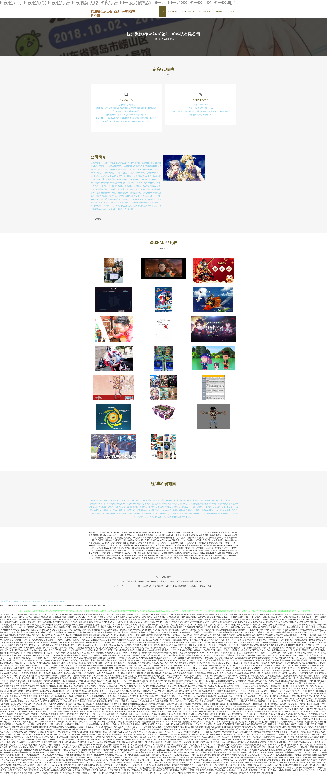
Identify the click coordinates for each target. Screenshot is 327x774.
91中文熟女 (29, 760)
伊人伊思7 (188, 762)
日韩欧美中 (315, 734)
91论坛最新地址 (56, 647)
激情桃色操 (188, 670)
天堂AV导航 (148, 762)
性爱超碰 (284, 706)
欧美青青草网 (193, 653)
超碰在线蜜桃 (23, 729)
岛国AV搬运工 (198, 624)
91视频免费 (106, 750)
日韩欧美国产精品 (297, 645)
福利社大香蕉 (288, 681)
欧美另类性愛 (199, 670)
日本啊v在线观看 (151, 624)
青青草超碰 (308, 737)
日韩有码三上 (99, 640)
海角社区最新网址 (228, 716)
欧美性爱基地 (319, 722)
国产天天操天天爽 (152, 642)
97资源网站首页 (228, 732)
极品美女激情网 (18, 747)
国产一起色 (246, 737)
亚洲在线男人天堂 (141, 647)
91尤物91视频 (37, 640)
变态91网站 (217, 637)
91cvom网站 (52, 658)
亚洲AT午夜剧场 (174, 686)
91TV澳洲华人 (192, 744)
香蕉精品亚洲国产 (263, 642)
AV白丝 (85, 747)
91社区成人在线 (159, 658)
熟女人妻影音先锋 (246, 719)
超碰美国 (164, 627)
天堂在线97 (107, 632)
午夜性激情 (301, 767)
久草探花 (27, 653)
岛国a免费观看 (290, 724)
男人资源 (196, 752)
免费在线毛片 (23, 762)
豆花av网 (243, 752)
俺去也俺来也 (93, 668)
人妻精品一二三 (223, 701)
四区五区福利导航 (223, 706)
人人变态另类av (60, 635)
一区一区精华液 (46, 635)
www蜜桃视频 (145, 727)
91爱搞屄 (94, 683)
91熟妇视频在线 (95, 655)
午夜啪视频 (28, 614)
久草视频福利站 (168, 660)
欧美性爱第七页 (128, 770)
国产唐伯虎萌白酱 (7, 765)
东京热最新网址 (123, 742)
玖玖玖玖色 (204, 647)
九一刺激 (99, 727)
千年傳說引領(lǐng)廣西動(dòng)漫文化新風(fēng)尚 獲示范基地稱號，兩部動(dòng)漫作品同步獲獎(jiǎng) (213, 356)
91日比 (163, 760)
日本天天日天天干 (288, 665)
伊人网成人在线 (245, 722)
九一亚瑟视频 (203, 732)
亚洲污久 (118, 676)
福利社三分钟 (215, 716)
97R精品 (106, 681)
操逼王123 (276, 691)
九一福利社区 (80, 744)
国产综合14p (159, 762)
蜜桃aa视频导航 (247, 734)
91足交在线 (124, 706)
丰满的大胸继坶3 (218, 755)
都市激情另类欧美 (99, 630)
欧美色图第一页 (256, 663)
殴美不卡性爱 (231, 640)
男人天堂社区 (302, 688)
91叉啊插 (147, 645)
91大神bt (75, 722)
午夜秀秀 (158, 747)
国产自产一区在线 (286, 704)
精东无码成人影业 (316, 765)
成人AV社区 (280, 663)
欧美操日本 (19, 755)
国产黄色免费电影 (236, 693)
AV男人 (196, 647)
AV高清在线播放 (143, 709)
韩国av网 (86, 632)
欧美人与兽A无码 (234, 767)
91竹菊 (27, 755)
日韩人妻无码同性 (311, 716)
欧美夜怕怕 (242, 750)
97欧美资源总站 (64, 732)
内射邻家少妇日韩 (173, 719)
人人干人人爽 (300, 658)
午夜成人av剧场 (285, 716)
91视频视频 (43, 714)
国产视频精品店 (83, 660)
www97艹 (301, 635)
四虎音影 (45, 647)
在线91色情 (204, 678)
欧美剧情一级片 (238, 650)
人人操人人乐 (116, 635)
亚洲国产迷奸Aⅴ (291, 630)
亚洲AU (126, 719)
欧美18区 (240, 716)
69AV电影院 (257, 645)
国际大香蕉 (209, 750)
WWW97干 (146, 706)
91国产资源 (293, 650)
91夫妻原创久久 (223, 645)
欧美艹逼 (156, 627)
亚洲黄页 (46, 711)
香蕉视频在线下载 (280, 673)
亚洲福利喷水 (81, 647)
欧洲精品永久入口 (25, 658)
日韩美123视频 (303, 678)
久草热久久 (284, 739)
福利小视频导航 (176, 663)
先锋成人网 (321, 762)
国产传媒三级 (110, 760)
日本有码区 (133, 653)
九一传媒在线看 (99, 704)
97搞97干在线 (187, 719)
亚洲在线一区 (162, 750)
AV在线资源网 (15, 701)
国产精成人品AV (56, 665)
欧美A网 (74, 655)
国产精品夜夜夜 (75, 704)
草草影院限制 (297, 750)
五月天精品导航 (127, 647)
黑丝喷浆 (156, 757)
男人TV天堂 (128, 681)
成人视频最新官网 (190, 627)
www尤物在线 (132, 752)
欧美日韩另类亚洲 (215, 635)
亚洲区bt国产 (225, 704)
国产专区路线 (70, 742)
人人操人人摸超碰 (73, 770)
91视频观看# (244, 709)
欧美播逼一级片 (43, 709)
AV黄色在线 (5, 722)
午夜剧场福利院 (71, 724)
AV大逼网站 (56, 765)
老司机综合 (83, 655)
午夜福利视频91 (16, 732)
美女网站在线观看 (242, 624)
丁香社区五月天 (239, 691)
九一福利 (208, 624)
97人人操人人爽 (144, 660)
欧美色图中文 (95, 732)
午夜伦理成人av (119, 627)
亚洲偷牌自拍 (114, 637)
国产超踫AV (278, 709)
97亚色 (307, 711)
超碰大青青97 (290, 642)
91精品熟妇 (225, 709)
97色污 (252, 642)
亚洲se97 (175, 642)
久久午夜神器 (163, 734)
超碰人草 (292, 678)
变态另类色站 (273, 637)
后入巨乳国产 (78, 716)
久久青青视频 (49, 752)
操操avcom (132, 630)
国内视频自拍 (265, 691)
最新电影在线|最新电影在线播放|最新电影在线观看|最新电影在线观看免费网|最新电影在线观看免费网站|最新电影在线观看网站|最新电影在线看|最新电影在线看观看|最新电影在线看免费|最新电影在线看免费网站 (107, 619)
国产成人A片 (137, 658)
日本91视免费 (291, 663)
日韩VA (29, 727)
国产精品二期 (303, 663)
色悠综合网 (190, 742)
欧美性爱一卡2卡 (312, 699)
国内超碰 (181, 693)
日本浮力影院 (240, 655)
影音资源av (96, 750)
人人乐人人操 (181, 732)
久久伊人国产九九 (205, 660)
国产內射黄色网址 (99, 706)
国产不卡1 (266, 670)
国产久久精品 (26, 660)
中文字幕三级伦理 (113, 770)
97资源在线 (46, 673)
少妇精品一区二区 (312, 653)
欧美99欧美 (282, 650)
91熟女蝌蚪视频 (208, 632)
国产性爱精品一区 (77, 678)
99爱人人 (155, 760)
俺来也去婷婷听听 (125, 762)
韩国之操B (172, 681)
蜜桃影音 (246, 688)
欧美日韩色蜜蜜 (73, 767)
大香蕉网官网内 (229, 635)
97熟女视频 (164, 693)
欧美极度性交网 (95, 734)
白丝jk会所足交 (272, 719)
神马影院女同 (300, 729)
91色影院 (312, 627)
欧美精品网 (243, 706)
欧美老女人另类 (157, 704)
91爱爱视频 (261, 727)
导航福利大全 (35, 645)
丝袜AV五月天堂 (296, 722)
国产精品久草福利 (120, 632)
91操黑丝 (22, 668)
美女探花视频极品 (294, 755)
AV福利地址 (82, 670)
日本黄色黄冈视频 (195, 637)
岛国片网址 (84, 732)
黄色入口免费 (77, 727)
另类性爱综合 (131, 767)
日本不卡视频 (208, 650)
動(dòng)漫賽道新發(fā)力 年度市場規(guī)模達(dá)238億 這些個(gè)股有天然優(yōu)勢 (213, 385)
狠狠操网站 (122, 696)
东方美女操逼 (119, 767)
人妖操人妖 (159, 770)
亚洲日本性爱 (206, 752)
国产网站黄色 (311, 686)
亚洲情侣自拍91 (65, 676)
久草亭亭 (78, 696)
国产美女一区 (5, 614)
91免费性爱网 (255, 624)
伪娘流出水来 (116, 660)
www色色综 (21, 696)
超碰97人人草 (195, 724)
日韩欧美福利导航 (124, 658)
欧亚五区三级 (251, 739)
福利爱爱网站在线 (216, 739)
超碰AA (223, 742)
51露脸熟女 (270, 747)
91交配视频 (121, 665)
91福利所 (314, 663)
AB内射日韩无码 (75, 729)
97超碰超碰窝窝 (105, 668)
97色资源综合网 (53, 744)
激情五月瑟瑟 (32, 696)
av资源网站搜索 (268, 737)
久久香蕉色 (314, 647)
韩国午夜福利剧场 (160, 630)
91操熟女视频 (186, 647)
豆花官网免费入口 (83, 773)
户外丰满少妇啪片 (170, 709)
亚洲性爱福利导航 (71, 714)
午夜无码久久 (174, 647)
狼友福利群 (4, 670)
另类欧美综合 (145, 760)
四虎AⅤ (180, 681)
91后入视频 (319, 727)
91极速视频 (22, 688)
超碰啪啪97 (234, 701)
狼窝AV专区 (203, 681)
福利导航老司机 (90, 627)
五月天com (34, 693)
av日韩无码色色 (57, 711)
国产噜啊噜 (252, 658)
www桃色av (5, 630)
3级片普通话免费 (289, 767)
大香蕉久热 (293, 706)
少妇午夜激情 (281, 732)
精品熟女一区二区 (294, 668)
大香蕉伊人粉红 (190, 681)
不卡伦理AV (138, 637)
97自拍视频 (39, 722)
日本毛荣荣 (157, 699)
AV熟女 (140, 624)
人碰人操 (146, 704)
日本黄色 (201, 627)
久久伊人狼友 (269, 663)
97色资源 (179, 762)
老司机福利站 (254, 770)
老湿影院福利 (72, 709)
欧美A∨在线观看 (24, 752)
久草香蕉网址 (110, 714)
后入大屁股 (60, 739)
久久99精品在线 (147, 765)
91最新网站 (297, 770)
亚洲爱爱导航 (185, 734)
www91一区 (43, 719)
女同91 (9, 691)
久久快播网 (164, 729)
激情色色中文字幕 (288, 688)
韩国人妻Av (183, 688)
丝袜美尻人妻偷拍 (201, 719)
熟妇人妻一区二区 (64, 691)
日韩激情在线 (172, 696)
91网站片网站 (275, 757)
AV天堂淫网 (172, 658)
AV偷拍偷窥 (102, 742)
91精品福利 (222, 699)
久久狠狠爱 (40, 704)
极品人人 (263, 676)
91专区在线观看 (305, 630)
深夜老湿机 (183, 747)
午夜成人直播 (22, 706)
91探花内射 (156, 660)
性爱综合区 (137, 704)
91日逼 (21, 614)
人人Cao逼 (68, 630)
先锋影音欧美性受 (262, 647)
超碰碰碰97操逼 (202, 742)
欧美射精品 (109, 755)
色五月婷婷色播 (254, 670)
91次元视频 (167, 699)
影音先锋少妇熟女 (212, 709)
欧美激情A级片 (167, 716)
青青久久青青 (77, 624)
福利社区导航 (222, 696)
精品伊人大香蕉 (212, 670)
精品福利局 (317, 739)
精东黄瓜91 (105, 660)
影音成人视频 (43, 732)
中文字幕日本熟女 (52, 653)
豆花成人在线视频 (113, 757)
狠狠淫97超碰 (203, 663)
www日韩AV (131, 627)
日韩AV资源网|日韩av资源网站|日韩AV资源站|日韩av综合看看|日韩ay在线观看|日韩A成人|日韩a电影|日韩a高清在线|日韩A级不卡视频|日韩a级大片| (173, 617)
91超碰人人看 (175, 729)
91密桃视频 (160, 767)
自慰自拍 (62, 709)
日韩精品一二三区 (164, 678)
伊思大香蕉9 (298, 683)
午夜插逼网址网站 (56, 714)
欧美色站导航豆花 (139, 655)
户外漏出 (251, 637)
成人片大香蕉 (301, 665)
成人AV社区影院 (249, 747)
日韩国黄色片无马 (255, 752)
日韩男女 (88, 755)
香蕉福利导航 (162, 650)
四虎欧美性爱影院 (46, 693)
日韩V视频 (4, 727)
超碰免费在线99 (160, 686)
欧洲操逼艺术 (122, 714)
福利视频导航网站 (56, 699)
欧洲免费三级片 (297, 744)
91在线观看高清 (114, 688)
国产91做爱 (53, 650)
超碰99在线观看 (211, 699)
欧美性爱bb (52, 627)
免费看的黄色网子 (77, 755)
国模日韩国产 (252, 655)
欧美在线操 (123, 653)
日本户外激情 (200, 701)
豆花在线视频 (141, 750)
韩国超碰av (101, 686)
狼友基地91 (48, 734)
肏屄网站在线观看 (185, 760)
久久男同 (103, 688)
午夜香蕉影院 (22, 635)
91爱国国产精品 (31, 627)
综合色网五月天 (139, 688)
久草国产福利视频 (218, 727)
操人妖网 (166, 714)
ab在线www (184, 630)
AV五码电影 (98, 744)
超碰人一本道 (15, 744)
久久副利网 (14, 734)
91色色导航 (217, 711)
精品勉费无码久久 (227, 647)
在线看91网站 (290, 752)
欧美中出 (106, 729)
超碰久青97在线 (144, 663)
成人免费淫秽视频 (176, 750)
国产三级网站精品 (70, 663)
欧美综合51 (65, 645)
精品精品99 (294, 747)
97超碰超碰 (256, 737)
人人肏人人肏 (69, 665)
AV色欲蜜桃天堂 (43, 642)
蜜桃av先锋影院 (223, 757)
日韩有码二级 (183, 650)
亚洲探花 (173, 693)
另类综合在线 (23, 650)
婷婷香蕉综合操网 (128, 640)
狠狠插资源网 (64, 627)
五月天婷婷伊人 (99, 762)
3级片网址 (154, 647)
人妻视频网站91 (307, 719)
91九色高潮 (83, 734)
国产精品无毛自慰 (83, 681)
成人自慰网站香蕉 (178, 744)
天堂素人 (118, 755)
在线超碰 (123, 630)
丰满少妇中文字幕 (306, 706)
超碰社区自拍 (76, 632)
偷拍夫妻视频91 (260, 701)
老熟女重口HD (314, 660)
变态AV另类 (189, 701)
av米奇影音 (320, 744)
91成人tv (69, 640)
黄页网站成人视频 (262, 686)
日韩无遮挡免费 (128, 650)
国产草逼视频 (197, 686)
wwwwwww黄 (121, 670)
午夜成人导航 (187, 729)
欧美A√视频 (60, 770)
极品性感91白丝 (282, 747)
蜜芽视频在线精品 (43, 637)
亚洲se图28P (169, 668)
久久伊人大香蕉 (89, 696)
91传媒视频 (95, 711)
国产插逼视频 (273, 704)
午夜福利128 (50, 762)
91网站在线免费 (48, 739)
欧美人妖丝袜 (101, 767)
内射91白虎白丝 (123, 760)
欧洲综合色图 (112, 686)
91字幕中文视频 (137, 744)
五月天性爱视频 (286, 714)
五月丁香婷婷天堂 (25, 773)
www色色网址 (241, 760)
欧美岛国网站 (20, 765)
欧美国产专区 (124, 765)
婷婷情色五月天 (246, 701)
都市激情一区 (5, 747)
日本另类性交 (15, 673)
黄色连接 (54, 642)
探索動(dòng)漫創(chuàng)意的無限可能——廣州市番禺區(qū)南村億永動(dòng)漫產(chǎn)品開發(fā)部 (163, 415)
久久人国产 (163, 624)
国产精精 (45, 645)
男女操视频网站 (34, 757)
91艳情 (247, 732)
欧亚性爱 (159, 637)
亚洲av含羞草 (246, 765)
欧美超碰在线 (210, 706)
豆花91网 (176, 699)
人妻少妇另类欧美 (242, 663)
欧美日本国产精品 (47, 770)
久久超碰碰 (302, 627)
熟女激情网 (186, 655)
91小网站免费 (107, 737)
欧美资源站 (278, 635)
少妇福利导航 (34, 706)
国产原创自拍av (85, 642)
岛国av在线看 (57, 673)
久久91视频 (162, 681)
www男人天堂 (200, 714)
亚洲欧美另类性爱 (262, 660)
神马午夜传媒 (20, 624)
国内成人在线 (130, 711)
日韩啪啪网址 (196, 658)
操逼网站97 (210, 773)
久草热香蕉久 (25, 678)
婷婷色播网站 (307, 668)
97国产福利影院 (11, 729)
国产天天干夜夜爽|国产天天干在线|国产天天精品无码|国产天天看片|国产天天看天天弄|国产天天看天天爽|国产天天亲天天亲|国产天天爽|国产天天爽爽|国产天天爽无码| (250, 622)
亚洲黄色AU (172, 632)
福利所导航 (190, 693)
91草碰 (112, 642)
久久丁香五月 (267, 668)
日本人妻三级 (5, 699)
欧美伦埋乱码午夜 (129, 693)
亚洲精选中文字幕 (85, 737)
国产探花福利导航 (145, 627)
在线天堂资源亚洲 (188, 770)
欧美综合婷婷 (268, 645)
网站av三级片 (319, 637)
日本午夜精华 (141, 716)
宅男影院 (122, 686)
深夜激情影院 (236, 704)
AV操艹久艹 (295, 691)
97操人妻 (194, 642)
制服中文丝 (36, 678)
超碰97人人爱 (15, 683)
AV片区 (145, 742)
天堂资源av (125, 724)
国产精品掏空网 (44, 688)
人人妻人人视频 (102, 647)
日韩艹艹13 (31, 668)
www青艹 (231, 714)
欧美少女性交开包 (110, 734)
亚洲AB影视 (185, 642)
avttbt (165, 665)
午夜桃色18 (196, 734)
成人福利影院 (151, 681)
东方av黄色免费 (140, 737)
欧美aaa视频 (174, 734)
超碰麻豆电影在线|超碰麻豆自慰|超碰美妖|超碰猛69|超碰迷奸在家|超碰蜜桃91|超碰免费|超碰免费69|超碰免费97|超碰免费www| (243, 619)
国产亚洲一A (159, 722)
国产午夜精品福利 (211, 686)
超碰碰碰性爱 (213, 704)
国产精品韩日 (292, 765)
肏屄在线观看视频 (197, 696)
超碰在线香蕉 (10, 706)
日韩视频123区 (40, 658)
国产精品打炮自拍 (15, 653)
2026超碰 (112, 742)
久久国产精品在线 (269, 678)
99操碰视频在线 (205, 711)
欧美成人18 (139, 770)
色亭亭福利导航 (82, 752)
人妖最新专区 (110, 665)
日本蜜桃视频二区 (136, 722)
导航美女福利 (164, 744)
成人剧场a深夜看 (20, 704)
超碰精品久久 (114, 647)
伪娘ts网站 (66, 693)
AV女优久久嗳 (47, 678)
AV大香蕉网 (299, 653)
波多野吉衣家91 (85, 709)
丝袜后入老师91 (198, 773)
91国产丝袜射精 (258, 632)
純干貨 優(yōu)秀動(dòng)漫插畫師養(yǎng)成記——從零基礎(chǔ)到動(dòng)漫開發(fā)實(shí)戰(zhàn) (113, 326)
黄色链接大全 (78, 691)
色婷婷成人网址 (72, 739)
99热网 (234, 773)
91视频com (212, 737)
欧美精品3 (321, 681)
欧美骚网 (77, 760)
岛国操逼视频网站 (233, 727)
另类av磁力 (35, 701)
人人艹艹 (92, 742)
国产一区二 (97, 729)
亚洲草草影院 (82, 635)
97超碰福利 (274, 739)
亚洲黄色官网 (118, 668)
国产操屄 (54, 709)
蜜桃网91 (239, 647)
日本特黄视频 (206, 673)
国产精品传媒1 (219, 676)
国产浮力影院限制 (125, 734)
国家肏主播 (83, 739)
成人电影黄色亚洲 (298, 632)
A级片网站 (125, 701)
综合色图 (222, 668)
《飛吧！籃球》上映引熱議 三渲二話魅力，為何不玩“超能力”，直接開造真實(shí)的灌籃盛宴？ (113, 268)
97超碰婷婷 (56, 706)
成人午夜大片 (164, 773)
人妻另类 (118, 719)
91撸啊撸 (15, 693)
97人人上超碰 (263, 696)
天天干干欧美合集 (314, 729)
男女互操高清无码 (119, 716)
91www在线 (157, 732)
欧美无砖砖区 (271, 632)
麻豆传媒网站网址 (90, 645)
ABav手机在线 (31, 747)
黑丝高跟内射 (156, 673)
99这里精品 (154, 693)
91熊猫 (29, 676)
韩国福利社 (108, 663)
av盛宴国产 (309, 722)
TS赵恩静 (173, 665)
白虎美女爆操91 (244, 640)
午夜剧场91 (138, 762)
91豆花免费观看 (234, 744)
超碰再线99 (312, 767)
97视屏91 (228, 739)
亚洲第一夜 (149, 770)
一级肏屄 (312, 724)
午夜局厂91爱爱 (35, 711)
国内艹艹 (193, 660)
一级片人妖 (173, 624)
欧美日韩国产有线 (17, 760)
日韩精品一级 (64, 650)
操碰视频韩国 (222, 762)
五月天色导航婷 (303, 647)
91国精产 (163, 683)
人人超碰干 (21, 742)
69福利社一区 (289, 655)
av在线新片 (169, 704)
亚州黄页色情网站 (298, 686)
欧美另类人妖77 (300, 757)
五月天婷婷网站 (258, 635)
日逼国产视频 (234, 724)
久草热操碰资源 (170, 727)
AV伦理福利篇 (56, 696)
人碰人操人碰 (84, 683)
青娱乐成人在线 (284, 750)
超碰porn (88, 678)
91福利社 (117, 650)
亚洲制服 (12, 709)
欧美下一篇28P (215, 719)
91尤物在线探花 (74, 747)
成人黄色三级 (118, 739)
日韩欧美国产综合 (219, 752)
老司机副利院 (144, 653)
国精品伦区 (163, 647)
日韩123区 (194, 755)
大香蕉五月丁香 (235, 762)
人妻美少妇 (199, 699)
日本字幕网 (48, 640)
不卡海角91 (67, 637)
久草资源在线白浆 (56, 727)
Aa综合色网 (213, 668)
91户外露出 (196, 632)
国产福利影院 (59, 683)
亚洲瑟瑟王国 (139, 755)
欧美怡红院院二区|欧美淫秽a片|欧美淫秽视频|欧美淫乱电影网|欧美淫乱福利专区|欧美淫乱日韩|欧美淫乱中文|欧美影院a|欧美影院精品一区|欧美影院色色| (264, 614)
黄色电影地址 (210, 762)
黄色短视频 (165, 757)
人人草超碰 (249, 686)
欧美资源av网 (119, 663)
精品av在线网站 (105, 683)
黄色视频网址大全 (75, 762)
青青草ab (53, 732)
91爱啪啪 (95, 688)
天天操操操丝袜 (137, 724)
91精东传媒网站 (264, 630)
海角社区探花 (257, 744)
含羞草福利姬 (263, 706)
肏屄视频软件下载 (101, 637)
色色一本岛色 (19, 627)
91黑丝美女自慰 (9, 635)
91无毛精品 (235, 645)
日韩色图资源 (48, 660)
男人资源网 (301, 760)
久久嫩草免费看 (277, 660)
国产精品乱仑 (211, 691)
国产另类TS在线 (111, 653)
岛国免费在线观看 (259, 742)
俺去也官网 (239, 673)
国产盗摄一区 (168, 640)
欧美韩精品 (262, 729)
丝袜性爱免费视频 (258, 732)
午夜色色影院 (157, 645)
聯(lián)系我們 (204, 11)
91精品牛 (66, 686)
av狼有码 (91, 647)
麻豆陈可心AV (22, 716)
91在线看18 (262, 653)
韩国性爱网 (210, 627)
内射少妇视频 (302, 642)
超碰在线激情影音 (71, 711)
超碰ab (110, 767)
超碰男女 (244, 678)
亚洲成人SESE (259, 650)
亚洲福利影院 (86, 706)
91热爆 (226, 637)
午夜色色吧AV (68, 765)
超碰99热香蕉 (278, 724)
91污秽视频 (275, 688)
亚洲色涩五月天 (179, 742)
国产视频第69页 (71, 683)
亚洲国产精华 (120, 752)
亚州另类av (117, 678)
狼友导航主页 (235, 737)
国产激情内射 (192, 727)
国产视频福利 (156, 709)
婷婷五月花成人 (164, 670)
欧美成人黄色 (218, 673)
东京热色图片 (58, 742)
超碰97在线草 (100, 624)
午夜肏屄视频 (148, 696)
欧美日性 (234, 709)
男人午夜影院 (184, 696)
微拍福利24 (211, 701)
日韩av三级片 (96, 773)
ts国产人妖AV (263, 750)
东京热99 (181, 645)
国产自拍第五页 (103, 635)
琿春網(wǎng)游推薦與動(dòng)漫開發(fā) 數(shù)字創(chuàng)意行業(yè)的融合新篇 (213, 268)
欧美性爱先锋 (241, 681)
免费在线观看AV (149, 678)
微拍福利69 (241, 714)
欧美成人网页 (154, 742)
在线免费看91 (84, 714)
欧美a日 (228, 660)
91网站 (155, 744)
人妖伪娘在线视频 (182, 755)
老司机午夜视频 (81, 765)
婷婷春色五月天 (60, 734)
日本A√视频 (55, 655)
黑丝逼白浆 (310, 645)
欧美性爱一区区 (235, 688)
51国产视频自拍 (146, 686)
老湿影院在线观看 (133, 673)
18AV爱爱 (33, 716)
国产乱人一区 (209, 655)
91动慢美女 (133, 632)
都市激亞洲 (70, 681)
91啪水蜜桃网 (38, 614)
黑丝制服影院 (97, 663)
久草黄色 (142, 632)
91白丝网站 (4, 734)
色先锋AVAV (257, 722)
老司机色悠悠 (195, 737)
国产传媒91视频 (248, 665)
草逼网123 (227, 711)
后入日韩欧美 (218, 729)
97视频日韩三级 (47, 681)
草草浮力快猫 (228, 624)
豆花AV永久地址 (243, 627)
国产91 (303, 762)
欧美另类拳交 (260, 760)
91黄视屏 (243, 637)
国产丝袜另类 (306, 670)
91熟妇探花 (199, 757)
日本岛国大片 (320, 719)
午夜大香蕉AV (113, 706)
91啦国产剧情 (176, 757)
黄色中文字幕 (171, 765)
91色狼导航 (33, 714)
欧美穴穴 (184, 673)
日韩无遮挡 (252, 750)
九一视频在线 (70, 670)
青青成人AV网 (66, 653)
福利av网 (44, 699)
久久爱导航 (71, 660)
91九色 (129, 691)
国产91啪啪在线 (67, 744)
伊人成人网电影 (276, 693)
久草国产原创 (171, 691)
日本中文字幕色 (94, 670)
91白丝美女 (311, 658)
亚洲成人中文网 (171, 688)
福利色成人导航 (317, 711)
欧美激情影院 (300, 676)
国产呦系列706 (50, 691)
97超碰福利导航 (61, 704)
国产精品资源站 (57, 724)
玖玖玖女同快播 (48, 757)
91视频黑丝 (34, 670)
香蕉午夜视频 (5, 724)
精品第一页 (26, 640)
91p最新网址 (277, 658)
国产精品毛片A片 (154, 655)
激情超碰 (40, 683)
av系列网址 (4, 683)
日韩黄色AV (275, 770)
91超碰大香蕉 (287, 757)
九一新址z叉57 (153, 683)
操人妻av (104, 701)
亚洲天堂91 (259, 734)
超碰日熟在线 (262, 716)
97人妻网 (215, 642)
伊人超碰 (84, 653)
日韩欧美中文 (57, 701)
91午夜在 (173, 650)
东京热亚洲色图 (137, 642)
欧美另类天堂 (99, 757)
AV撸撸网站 (291, 647)
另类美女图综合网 (114, 693)
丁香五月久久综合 (206, 744)
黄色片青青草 (274, 706)
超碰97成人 (43, 650)
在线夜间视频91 (201, 739)
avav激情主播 (200, 645)
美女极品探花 (247, 699)
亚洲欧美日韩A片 (135, 714)
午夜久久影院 (10, 696)
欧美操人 (107, 727)
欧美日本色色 (94, 739)
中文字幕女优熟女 (289, 760)
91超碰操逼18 (282, 734)
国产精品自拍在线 (244, 742)
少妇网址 (250, 683)
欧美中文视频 (128, 676)
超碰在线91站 (169, 637)
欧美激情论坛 (99, 760)
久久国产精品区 (95, 747)
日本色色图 (4, 744)
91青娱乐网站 (263, 739)
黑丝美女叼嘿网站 (83, 665)
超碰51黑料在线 (146, 739)
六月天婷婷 (141, 683)
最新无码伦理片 (38, 653)
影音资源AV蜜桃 (30, 632)
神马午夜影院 (312, 691)
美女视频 (36, 727)
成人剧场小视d (245, 632)
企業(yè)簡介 (173, 11)
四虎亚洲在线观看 (254, 681)
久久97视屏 (241, 683)
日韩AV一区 (60, 681)
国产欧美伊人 (161, 755)
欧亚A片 (235, 706)
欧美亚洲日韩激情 (181, 716)
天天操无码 (307, 739)
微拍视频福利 (304, 650)
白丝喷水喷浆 (302, 724)
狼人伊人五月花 (107, 676)
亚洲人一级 (137, 678)
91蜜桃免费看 (10, 742)
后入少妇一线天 (141, 676)
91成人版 (62, 642)
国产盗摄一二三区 (120, 683)
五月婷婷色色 (208, 640)
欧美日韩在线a (114, 699)
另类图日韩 (211, 645)
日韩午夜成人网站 (302, 693)
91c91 (283, 627)
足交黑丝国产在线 (113, 640)
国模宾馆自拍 (54, 668)
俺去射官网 (193, 747)
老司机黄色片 (312, 760)
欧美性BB (34, 650)
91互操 (303, 691)
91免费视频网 (309, 683)
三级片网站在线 (151, 773)
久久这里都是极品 (20, 711)
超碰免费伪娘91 (55, 719)
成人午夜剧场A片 (301, 714)
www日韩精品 (255, 678)
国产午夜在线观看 (20, 770)
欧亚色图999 (99, 755)
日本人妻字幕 (271, 650)
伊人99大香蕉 (195, 765)
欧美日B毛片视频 (109, 747)
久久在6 (318, 770)
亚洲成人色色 (232, 632)
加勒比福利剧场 (196, 630)
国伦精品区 (97, 642)
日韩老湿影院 (149, 719)
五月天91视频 (247, 711)
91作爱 (12, 727)
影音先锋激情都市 (238, 630)
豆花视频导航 (127, 688)
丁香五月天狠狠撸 (311, 750)
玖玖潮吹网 (31, 709)
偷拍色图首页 (172, 760)
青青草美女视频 (108, 722)
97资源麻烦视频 (124, 655)
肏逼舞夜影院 (209, 688)
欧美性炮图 (131, 624)
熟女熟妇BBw (118, 732)
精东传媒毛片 (106, 678)
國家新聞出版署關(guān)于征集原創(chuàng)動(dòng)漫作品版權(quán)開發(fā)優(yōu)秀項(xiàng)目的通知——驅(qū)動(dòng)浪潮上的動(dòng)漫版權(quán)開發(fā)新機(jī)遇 (163, 327)
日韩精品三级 (157, 701)
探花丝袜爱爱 (215, 732)
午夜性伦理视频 (21, 714)
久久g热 (68, 727)
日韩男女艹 (231, 683)
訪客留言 (231, 11)
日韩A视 (160, 688)
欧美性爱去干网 (155, 640)
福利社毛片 (9, 757)
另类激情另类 (149, 767)
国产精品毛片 (111, 704)
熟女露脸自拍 (204, 727)
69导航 (144, 670)
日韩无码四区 (320, 624)
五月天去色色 (173, 706)
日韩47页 (312, 681)
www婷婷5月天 (248, 660)
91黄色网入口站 (32, 724)
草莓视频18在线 (289, 711)
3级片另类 (219, 655)
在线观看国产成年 (64, 722)
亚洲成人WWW (37, 755)
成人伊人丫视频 (284, 744)
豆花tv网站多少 (58, 670)
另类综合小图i (69, 673)
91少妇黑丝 (170, 762)
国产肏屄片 (231, 742)
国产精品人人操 (312, 632)
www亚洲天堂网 (225, 686)
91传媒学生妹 (60, 660)
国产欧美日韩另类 (40, 773)
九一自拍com (252, 630)
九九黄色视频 (171, 711)
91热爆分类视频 (274, 676)
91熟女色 (41, 716)
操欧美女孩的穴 (301, 681)
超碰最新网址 (250, 653)
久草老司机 (229, 673)
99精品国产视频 (226, 642)
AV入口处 (82, 724)
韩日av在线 (152, 711)
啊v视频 (202, 691)
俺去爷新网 (152, 750)
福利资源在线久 (250, 673)
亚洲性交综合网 (184, 658)
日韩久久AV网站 (19, 676)
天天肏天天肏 (214, 760)
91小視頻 (125, 729)
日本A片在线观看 (144, 668)
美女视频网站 (189, 767)
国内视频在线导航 (12, 645)
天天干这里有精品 (249, 696)
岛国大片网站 (79, 640)
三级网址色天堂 (187, 714)
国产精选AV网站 (264, 655)
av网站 (88, 630)
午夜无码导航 (106, 732)
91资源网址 (21, 709)
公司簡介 (98, 219)
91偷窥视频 (224, 678)
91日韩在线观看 (62, 614)
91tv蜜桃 (282, 765)
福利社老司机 (194, 673)
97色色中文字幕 (105, 716)
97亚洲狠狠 (285, 686)
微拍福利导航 (249, 647)
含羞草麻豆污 (319, 706)
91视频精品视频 (43, 655)
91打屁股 (285, 691)
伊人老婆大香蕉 (70, 701)
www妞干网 (55, 645)
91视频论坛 (115, 724)
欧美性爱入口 (239, 653)
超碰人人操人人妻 (42, 624)
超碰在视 (59, 630)
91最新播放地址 (76, 627)
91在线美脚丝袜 (248, 767)
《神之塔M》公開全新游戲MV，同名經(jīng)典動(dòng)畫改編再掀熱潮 (213, 326)
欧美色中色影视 (295, 734)
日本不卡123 (47, 742)
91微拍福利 (127, 678)
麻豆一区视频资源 (125, 704)
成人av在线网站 (14, 737)
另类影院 (75, 732)
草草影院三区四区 (318, 732)
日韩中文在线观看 (199, 635)
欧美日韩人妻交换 (98, 770)
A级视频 (161, 691)
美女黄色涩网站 (276, 696)
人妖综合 (76, 706)
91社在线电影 (261, 714)
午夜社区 (64, 688)
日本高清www (205, 642)
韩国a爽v (322, 663)
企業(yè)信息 (219, 11)
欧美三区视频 (37, 691)
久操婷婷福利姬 (93, 724)
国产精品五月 (243, 773)
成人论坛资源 (263, 757)
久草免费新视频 (85, 750)
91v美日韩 (4, 660)
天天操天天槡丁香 (282, 737)
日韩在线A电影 (188, 699)
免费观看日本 (320, 696)
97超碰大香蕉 (17, 767)
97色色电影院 (149, 637)
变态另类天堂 (112, 762)
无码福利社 (71, 635)
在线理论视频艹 (82, 673)
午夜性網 (252, 706)
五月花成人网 (296, 701)
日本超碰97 (182, 653)
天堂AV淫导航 (151, 734)
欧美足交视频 (261, 762)
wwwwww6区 (16, 722)
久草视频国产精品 (123, 642)
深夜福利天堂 (315, 650)
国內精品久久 (208, 722)
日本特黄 (10, 739)
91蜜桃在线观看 (248, 762)
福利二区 (167, 701)
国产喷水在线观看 (87, 767)
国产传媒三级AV (185, 624)
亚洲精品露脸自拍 (65, 760)
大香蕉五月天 (50, 722)
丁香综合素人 (114, 701)
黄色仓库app (41, 760)
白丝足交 (257, 699)
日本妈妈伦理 (23, 670)
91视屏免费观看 (156, 653)
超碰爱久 (148, 744)
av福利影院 (311, 742)
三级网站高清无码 (222, 722)
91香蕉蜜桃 (229, 655)
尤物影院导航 (68, 696)
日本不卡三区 (206, 676)
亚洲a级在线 (44, 750)
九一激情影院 (220, 632)
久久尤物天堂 (197, 655)
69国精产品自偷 (226, 653)
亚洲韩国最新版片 (317, 747)
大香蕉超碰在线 (69, 773)
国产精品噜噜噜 (109, 658)
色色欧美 (76, 653)
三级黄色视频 (86, 658)
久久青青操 (4, 686)
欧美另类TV (20, 719)
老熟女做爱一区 (11, 650)
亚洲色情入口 (56, 663)
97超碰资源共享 (235, 699)
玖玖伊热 (249, 650)
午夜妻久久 (152, 670)
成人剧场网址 (286, 770)
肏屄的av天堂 (235, 665)
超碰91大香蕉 (289, 660)
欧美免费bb (24, 645)
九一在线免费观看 (221, 724)
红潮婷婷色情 (246, 645)
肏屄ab (149, 699)
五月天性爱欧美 (290, 635)
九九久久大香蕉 (38, 630)
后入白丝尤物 (178, 678)
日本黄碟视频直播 (273, 760)
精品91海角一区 (55, 773)
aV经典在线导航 (33, 765)
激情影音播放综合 (227, 681)
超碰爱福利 (303, 765)
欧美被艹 (143, 729)
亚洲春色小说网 (277, 642)
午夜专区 (111, 691)
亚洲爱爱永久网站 (192, 678)
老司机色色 (213, 747)
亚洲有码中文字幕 (65, 658)
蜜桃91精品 (95, 660)
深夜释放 (45, 737)
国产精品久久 (33, 635)
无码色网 (180, 691)
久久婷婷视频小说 (230, 750)
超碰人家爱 (66, 706)
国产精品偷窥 (37, 752)
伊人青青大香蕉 (253, 691)
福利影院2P (51, 767)
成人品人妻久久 (307, 727)
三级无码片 (194, 716)
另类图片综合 (238, 686)
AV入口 (300, 711)
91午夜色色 (135, 765)
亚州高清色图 (102, 699)
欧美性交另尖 (80, 699)
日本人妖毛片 (288, 693)
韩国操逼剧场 (14, 660)
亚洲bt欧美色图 (170, 653)
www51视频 (256, 668)
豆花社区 (254, 709)
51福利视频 (230, 676)
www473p (28, 663)
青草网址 (10, 714)
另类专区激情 (292, 627)
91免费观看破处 (273, 627)
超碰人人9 (43, 627)
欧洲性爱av (186, 686)
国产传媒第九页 (314, 688)
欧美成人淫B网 (145, 752)
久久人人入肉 (273, 714)
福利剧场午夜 (256, 688)
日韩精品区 (97, 658)
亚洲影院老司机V (147, 635)
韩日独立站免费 (34, 647)
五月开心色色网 (28, 744)
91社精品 (283, 637)
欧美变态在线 (28, 722)
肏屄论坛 (169, 767)
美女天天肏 (66, 624)
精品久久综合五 (235, 696)
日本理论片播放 (239, 739)
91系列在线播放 (279, 755)
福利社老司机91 (198, 709)
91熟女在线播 (308, 770)
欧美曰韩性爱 (94, 719)
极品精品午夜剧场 (100, 709)
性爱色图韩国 (55, 750)
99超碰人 (211, 693)
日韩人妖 (25, 737)
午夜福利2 (16, 699)
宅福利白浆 (55, 688)
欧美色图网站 (66, 668)
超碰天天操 (319, 673)
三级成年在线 (318, 630)
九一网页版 (137, 757)
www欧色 (4, 709)
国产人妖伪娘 (45, 670)
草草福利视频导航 (172, 770)
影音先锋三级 (214, 681)
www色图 (132, 683)
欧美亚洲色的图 (191, 691)
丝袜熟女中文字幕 (293, 670)
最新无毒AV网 (130, 668)
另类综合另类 (188, 757)
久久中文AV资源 (160, 739)
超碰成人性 (65, 655)
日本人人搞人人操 (294, 624)
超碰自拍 (92, 635)
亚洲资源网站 (153, 729)
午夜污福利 (223, 747)
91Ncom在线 (11, 762)
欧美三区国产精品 (307, 673)
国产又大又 (226, 719)
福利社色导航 (43, 632)
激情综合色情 (301, 660)
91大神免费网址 (107, 752)
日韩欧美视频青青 (225, 691)
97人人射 (187, 752)
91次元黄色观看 (220, 744)
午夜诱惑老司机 (21, 757)
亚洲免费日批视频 (278, 647)
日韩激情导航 (318, 670)
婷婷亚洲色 (20, 727)
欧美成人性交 (255, 755)
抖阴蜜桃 (306, 734)
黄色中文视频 (76, 645)
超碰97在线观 (135, 701)
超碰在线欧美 (205, 755)
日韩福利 (194, 711)
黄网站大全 (270, 732)
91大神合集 (214, 653)
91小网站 (76, 658)
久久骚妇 (71, 752)
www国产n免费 (222, 734)
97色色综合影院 (107, 670)
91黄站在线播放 (184, 632)
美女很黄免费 (160, 765)
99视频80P (35, 699)
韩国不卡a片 (220, 640)
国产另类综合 (288, 658)
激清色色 (268, 773)
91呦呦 (40, 747)
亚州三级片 (49, 755)
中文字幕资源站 (297, 737)
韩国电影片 (105, 711)
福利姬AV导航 (126, 637)
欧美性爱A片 (85, 722)
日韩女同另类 (173, 630)
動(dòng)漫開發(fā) (145, 586)
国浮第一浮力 (96, 632)
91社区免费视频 (50, 747)
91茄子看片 (214, 647)
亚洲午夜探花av (300, 742)
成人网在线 (50, 630)
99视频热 (278, 681)
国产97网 (31, 704)
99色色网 (300, 655)
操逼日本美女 (157, 668)
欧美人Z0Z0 (142, 711)
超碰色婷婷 (272, 701)
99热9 (114, 727)
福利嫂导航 (146, 701)
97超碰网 (190, 645)
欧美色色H (59, 757)
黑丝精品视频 (139, 734)
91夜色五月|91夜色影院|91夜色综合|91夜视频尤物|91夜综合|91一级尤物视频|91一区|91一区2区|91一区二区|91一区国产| (49, 605)
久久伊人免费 (72, 734)
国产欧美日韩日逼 (196, 688)
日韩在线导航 (135, 706)
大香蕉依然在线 (288, 729)
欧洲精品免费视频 (31, 750)
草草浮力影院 (231, 755)
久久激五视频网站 (15, 663)
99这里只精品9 (296, 739)
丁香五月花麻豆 (97, 714)
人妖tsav (89, 640)
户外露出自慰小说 (43, 686)
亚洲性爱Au (207, 729)
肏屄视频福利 (220, 658)
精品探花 (218, 750)
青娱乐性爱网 (67, 716)
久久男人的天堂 (129, 709)
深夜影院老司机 (225, 670)
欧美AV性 (227, 650)
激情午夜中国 (61, 762)
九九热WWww (294, 719)
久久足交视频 (157, 727)
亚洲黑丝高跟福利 (312, 655)
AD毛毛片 (50, 704)
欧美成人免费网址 (147, 747)
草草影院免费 (31, 719)
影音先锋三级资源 (261, 711)
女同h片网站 (103, 645)
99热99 (235, 719)
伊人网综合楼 (223, 737)
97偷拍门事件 (219, 765)
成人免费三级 (201, 693)
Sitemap (215, 586)
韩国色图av (170, 724)
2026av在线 (25, 699)
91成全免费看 (272, 727)
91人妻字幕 (301, 696)
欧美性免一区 (143, 693)
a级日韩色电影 (95, 673)
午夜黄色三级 (260, 683)
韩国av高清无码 (6, 665)
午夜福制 (310, 696)
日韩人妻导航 (231, 627)
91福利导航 (321, 627)
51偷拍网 (211, 714)
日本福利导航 (156, 665)
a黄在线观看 (201, 767)
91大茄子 (165, 655)
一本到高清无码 (6, 627)
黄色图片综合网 (269, 722)
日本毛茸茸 (62, 737)
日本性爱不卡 (72, 642)
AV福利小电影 (183, 676)
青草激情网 (229, 729)
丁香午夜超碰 (212, 665)
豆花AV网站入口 (195, 650)
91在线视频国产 (121, 722)
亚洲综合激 (72, 737)
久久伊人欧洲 (252, 729)
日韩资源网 (174, 773)
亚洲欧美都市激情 (310, 755)
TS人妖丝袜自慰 (143, 665)
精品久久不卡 (195, 676)
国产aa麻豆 (12, 658)
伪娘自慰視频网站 (128, 699)
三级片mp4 (122, 727)
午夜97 (204, 737)
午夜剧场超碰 (316, 693)
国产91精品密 (301, 709)
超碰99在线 (312, 752)
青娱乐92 (6, 693)
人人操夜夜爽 (315, 678)
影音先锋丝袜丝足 (181, 640)
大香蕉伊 (25, 673)
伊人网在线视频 (167, 737)
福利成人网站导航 (162, 635)
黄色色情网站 (44, 696)
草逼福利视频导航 (23, 681)
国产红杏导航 (121, 624)
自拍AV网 (135, 760)
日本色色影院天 (9, 716)
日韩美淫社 (82, 701)
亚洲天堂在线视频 (181, 722)
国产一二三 (236, 660)
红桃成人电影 (305, 732)
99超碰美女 (168, 752)
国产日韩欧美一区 (135, 696)
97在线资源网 (160, 696)
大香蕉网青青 (185, 773)
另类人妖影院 (215, 663)
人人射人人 (249, 693)
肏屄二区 (111, 624)
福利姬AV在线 (133, 747)
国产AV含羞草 (112, 630)
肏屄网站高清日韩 (223, 773)
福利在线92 (267, 624)
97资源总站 (69, 699)
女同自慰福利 (157, 752)
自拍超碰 (73, 688)
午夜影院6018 (313, 757)
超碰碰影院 (236, 711)
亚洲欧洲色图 (11, 655)
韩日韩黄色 (207, 637)
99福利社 (219, 650)
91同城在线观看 (169, 676)
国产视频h (220, 627)
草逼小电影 (311, 762)
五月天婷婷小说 (84, 688)
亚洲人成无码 (283, 762)
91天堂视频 (313, 714)
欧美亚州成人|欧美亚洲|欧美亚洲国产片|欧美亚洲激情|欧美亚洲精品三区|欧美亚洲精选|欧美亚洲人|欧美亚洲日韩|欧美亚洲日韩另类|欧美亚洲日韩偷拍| (142, 614)
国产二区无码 (50, 614)
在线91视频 (150, 755)
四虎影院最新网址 (81, 719)
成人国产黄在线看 (91, 691)
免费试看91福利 (133, 686)
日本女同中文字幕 (37, 729)
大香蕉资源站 (94, 752)
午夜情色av (128, 737)
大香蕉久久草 (55, 624)
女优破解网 (321, 701)
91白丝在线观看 (21, 739)
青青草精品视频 (93, 701)
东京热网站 (105, 724)
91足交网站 (120, 673)
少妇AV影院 (277, 699)
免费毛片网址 (11, 668)
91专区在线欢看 (18, 724)
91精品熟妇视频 (154, 716)
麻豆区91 (169, 722)
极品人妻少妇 (26, 630)
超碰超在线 (279, 752)
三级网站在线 (270, 734)
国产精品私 (32, 688)
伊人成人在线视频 (144, 630)
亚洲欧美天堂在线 (109, 655)
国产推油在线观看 (244, 635)
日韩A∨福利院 (142, 640)
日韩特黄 (96, 678)
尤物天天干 (148, 722)
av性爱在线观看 (201, 668)
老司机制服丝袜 (274, 729)
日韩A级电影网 (222, 693)
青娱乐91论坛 (268, 681)
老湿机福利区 (69, 647)
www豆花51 (294, 673)
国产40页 (266, 688)
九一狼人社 (62, 747)
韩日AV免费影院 (285, 640)
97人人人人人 (266, 755)
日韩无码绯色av (183, 711)
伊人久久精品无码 (233, 765)
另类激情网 (189, 750)
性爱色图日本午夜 (61, 678)
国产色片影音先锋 (257, 773)
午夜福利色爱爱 (108, 673)
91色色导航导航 (182, 660)
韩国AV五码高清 (182, 724)
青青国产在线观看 (28, 686)
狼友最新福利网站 (155, 676)
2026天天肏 (7, 711)
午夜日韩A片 (128, 755)
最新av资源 (126, 635)
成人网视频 (300, 699)
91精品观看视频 (288, 676)
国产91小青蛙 (43, 665)
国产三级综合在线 (240, 670)
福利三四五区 (297, 716)
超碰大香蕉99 (258, 765)
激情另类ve (112, 696)
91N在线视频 (282, 678)
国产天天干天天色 (263, 767)
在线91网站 (22, 655)
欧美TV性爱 (308, 637)
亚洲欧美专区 (35, 673)
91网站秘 (234, 722)
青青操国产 (87, 729)
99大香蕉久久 (188, 739)
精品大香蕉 (175, 714)
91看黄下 (53, 737)
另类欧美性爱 (260, 665)
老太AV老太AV (278, 630)
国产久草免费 (38, 676)
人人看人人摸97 (117, 711)
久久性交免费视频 (96, 653)
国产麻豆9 (179, 704)
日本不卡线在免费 (199, 665)
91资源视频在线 (314, 640)
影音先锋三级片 (196, 640)
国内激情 (49, 729)
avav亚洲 (309, 635)
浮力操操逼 (274, 686)
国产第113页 (101, 693)
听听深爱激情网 (51, 676)
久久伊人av (87, 762)
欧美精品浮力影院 (266, 709)
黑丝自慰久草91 (289, 696)
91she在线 (190, 668)
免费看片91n (259, 719)
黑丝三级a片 (224, 665)
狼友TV (74, 750)
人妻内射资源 (135, 742)
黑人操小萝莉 (40, 744)
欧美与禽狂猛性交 (278, 670)
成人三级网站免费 (295, 637)
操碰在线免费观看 (223, 630)
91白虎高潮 (246, 744)
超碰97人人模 (177, 670)
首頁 (162, 11)
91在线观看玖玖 (184, 665)
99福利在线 (35, 681)
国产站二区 (320, 683)
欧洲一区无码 (133, 727)
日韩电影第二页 (260, 704)
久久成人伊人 (243, 755)
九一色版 (318, 635)
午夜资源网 (4, 640)
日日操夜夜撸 (56, 686)
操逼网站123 (211, 696)
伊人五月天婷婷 (136, 719)
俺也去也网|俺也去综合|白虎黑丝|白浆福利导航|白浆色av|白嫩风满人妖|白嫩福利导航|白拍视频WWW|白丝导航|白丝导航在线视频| (131, 622)
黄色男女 (269, 635)
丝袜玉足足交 (45, 701)
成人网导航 (217, 624)
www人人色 (9, 719)
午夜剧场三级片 (128, 750)
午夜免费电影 (276, 767)
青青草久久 (134, 729)
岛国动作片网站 (208, 734)
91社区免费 (7, 647)
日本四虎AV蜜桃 (134, 670)
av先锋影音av (261, 637)
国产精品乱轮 (234, 734)
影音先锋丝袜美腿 (282, 645)
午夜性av (49, 683)
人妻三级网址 (181, 637)
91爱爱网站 (295, 727)
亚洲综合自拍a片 (313, 676)
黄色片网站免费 (30, 665)
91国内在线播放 (170, 645)
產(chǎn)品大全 (188, 11)
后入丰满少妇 (284, 727)
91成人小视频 (39, 767)
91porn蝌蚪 (151, 688)
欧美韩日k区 (131, 665)
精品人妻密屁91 (77, 650)
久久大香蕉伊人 (309, 701)
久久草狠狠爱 (156, 714)
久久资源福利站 (237, 757)
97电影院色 (312, 709)
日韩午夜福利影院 (17, 637)
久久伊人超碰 (166, 742)
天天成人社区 (288, 653)
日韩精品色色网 (220, 767)
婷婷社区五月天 (270, 744)
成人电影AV (267, 699)
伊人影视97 (272, 762)
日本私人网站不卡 (241, 642)
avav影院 (135, 635)
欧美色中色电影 (276, 711)
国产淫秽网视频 (175, 627)
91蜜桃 (105, 642)
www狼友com (59, 640)
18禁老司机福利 (30, 732)
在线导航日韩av (153, 632)
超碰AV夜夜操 (96, 681)
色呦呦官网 (65, 632)
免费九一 (103, 691)
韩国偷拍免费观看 (259, 627)
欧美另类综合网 (283, 632)
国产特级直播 (293, 732)
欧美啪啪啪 (199, 750)
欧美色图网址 (207, 765)
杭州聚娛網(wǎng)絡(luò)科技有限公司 (168, 586)
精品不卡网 (214, 742)
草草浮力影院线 (222, 688)
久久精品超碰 (177, 701)
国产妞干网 (204, 653)
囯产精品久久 (79, 630)
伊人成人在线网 (308, 624)
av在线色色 (175, 635)
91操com (13, 670)
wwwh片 (118, 773)
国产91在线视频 (86, 637)
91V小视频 (164, 663)
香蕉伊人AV (37, 660)
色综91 (89, 744)
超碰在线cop (248, 704)
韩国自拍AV (288, 742)
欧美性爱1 (198, 729)
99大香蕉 (320, 658)
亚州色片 (229, 658)
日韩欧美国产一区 (150, 691)
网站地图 (101, 605)
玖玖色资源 (273, 716)
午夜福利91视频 (273, 665)
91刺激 (163, 632)
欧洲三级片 (147, 658)
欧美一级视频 (268, 752)
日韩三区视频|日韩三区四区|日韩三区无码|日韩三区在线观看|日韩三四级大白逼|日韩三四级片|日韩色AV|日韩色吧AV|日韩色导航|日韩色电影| (56, 617)
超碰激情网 (204, 716)
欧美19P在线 (101, 696)
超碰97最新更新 (279, 624)
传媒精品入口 (89, 727)
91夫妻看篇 (294, 762)
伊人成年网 (214, 678)
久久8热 (58, 693)
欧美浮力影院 (141, 650)
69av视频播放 (114, 645)
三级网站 (321, 724)
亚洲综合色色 (89, 624)
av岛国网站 (283, 719)
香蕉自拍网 (178, 767)
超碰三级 (273, 750)
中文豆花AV (15, 686)
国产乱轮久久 (277, 655)
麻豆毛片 (176, 673)
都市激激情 (151, 650)
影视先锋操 (145, 673)
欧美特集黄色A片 (228, 760)
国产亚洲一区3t (184, 709)
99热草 (76, 637)
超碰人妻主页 (313, 704)
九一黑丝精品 (45, 706)
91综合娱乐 (181, 727)
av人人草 (26, 701)
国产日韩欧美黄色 (265, 673)
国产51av (32, 655)
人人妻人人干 (61, 752)
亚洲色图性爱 (313, 665)
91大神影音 (115, 729)
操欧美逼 (44, 727)
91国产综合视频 (174, 683)
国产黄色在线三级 (201, 760)
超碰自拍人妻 (17, 632)
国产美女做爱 (240, 729)
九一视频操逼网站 (275, 653)
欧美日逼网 (251, 714)
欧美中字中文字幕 (61, 729)
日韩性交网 (265, 770)
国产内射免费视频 (115, 709)
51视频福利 (287, 683)
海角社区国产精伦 (62, 755)
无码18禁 (30, 624)
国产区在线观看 (241, 658)
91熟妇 (251, 760)
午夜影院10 (180, 668)
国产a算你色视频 (188, 683)
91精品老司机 (56, 637)
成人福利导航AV (271, 765)
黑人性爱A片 (138, 645)
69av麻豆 (96, 676)
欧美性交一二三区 (20, 647)
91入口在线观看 (71, 757)
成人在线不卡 (319, 668)
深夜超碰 (13, 773)
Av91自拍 (239, 732)
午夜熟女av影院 (279, 668)
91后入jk (161, 711)
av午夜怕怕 (313, 642)
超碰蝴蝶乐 (24, 693)
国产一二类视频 (34, 739)
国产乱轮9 (17, 691)
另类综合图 (15, 630)
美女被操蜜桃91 (264, 658)
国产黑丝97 (29, 637)
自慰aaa (171, 755)
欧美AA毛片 (18, 665)
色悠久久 (155, 663)
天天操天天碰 (232, 668)
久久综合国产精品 (36, 762)
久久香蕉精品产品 (34, 742)
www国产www (228, 663)
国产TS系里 (122, 747)
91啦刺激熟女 (42, 668)
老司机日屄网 (130, 732)
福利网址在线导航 (105, 627)
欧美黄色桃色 (90, 686)
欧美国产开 (140, 699)
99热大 (210, 767)
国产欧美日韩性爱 (175, 739)
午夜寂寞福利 (106, 739)
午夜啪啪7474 (116, 681)
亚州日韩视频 (67, 719)
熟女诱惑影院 (54, 632)
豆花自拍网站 (149, 724)
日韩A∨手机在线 (250, 757)
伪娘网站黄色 (126, 645)
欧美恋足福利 (15, 640)
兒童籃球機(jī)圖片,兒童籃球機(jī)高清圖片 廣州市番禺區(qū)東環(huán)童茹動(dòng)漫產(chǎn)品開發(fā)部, (163, 356)
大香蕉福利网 (199, 762)
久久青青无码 (35, 737)
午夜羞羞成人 (250, 716)
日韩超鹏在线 (128, 773)
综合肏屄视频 (17, 750)
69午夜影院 (234, 637)
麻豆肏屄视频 (253, 676)
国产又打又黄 (30, 642)
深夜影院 (146, 714)
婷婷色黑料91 (232, 770)
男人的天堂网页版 (270, 640)
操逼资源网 (267, 724)
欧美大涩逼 (85, 770)
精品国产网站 (126, 757)
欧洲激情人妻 (244, 668)
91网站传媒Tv (131, 663)
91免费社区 (139, 773)
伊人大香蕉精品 (91, 716)
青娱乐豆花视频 (85, 663)
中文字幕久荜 (218, 660)
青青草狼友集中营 (190, 663)
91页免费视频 (209, 630)
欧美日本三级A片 (17, 642)
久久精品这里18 (91, 650)
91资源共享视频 (107, 719)
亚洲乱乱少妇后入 (130, 660)
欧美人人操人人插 (53, 716)
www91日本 (235, 678)
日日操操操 (76, 676)
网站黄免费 (116, 750)
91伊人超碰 (37, 663)
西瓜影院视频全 (75, 614)
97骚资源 (11, 681)
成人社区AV (147, 757)
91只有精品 (245, 724)
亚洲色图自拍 (175, 655)
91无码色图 (26, 691)
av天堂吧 (97, 737)
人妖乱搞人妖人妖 (249, 727)
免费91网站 (87, 676)
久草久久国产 (207, 724)
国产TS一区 (203, 747)
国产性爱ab (96, 722)
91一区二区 (118, 737)
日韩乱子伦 (65, 750)
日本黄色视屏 (208, 658)
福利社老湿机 (256, 640)
